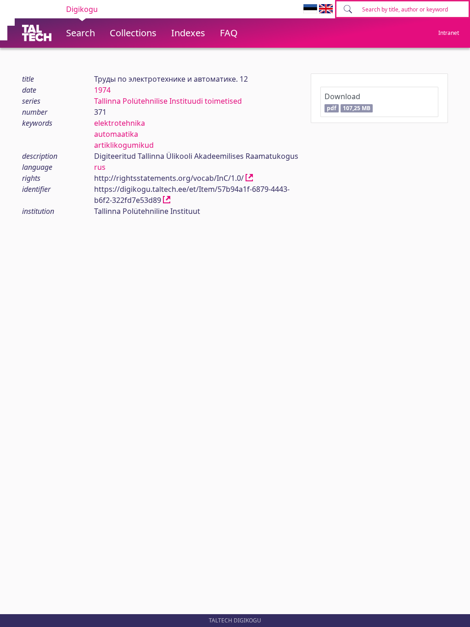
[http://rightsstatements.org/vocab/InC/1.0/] (249, 178)
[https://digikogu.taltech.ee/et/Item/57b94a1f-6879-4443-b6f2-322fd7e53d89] (166, 200)
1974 (102, 90)
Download (347, 101)
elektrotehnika (119, 123)
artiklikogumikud (124, 145)
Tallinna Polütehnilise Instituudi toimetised (168, 101)
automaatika (116, 134)
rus (100, 167)
